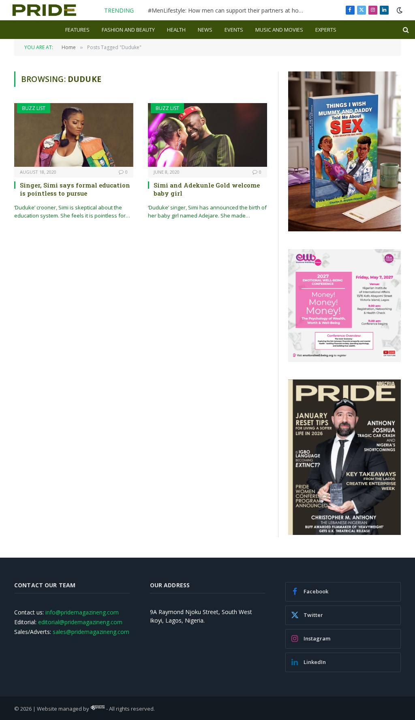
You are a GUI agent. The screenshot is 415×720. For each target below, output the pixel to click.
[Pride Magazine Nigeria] (44, 10)
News (205, 29)
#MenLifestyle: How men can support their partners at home (227, 10)
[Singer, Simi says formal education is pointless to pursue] (73, 134)
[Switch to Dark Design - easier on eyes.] (399, 10)
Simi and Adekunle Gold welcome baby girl (207, 189)
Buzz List (33, 108)
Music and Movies (279, 29)
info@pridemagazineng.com (82, 612)
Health (176, 29)
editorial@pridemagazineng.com (80, 622)
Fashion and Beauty (128, 29)
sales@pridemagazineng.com (91, 632)
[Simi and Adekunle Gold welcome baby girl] (207, 134)
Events (234, 29)
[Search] (405, 30)
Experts (325, 29)
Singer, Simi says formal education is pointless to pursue (75, 189)
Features (77, 29)
